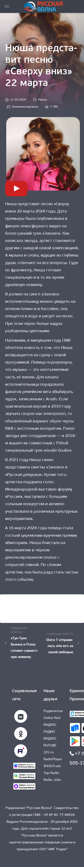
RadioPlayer (53, 759)
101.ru (49, 752)
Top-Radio (51, 773)
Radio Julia (52, 780)
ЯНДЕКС (50, 738)
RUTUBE (50, 745)
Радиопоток (53, 711)
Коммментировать (25, 107)
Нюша (42, 99)
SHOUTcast (52, 766)
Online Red (52, 718)
